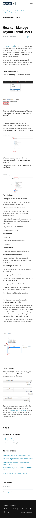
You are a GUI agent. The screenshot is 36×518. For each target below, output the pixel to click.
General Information (23, 11)
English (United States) (11, 509)
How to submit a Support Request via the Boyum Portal (16, 463)
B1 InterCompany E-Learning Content (15, 473)
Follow (30, 37)
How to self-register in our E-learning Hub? (16, 455)
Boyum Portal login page (19, 410)
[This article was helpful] (5, 439)
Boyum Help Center (8, 11)
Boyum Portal (10, 46)
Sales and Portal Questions (13, 13)
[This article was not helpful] (11, 439)
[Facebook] (3, 428)
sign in (9, 492)
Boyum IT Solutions (10, 505)
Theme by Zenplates (25, 512)
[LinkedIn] (8, 428)
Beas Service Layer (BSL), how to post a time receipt (17, 469)
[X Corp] (6, 428)
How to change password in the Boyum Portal (18, 459)
